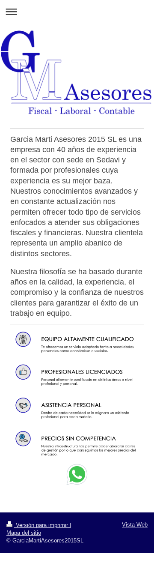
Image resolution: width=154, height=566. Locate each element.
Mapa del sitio (23, 533)
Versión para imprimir (42, 525)
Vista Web (135, 524)
